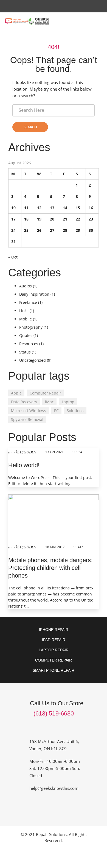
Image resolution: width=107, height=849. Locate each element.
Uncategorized (32, 360)
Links (24, 310)
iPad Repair (53, 640)
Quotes (25, 335)
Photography (31, 327)
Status (25, 352)
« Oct (13, 257)
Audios (25, 286)
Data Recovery (24, 401)
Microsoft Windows (28, 410)
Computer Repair (45, 393)
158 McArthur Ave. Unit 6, (54, 741)
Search (30, 126)
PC (56, 410)
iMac (49, 401)
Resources (28, 343)
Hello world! (24, 465)
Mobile (25, 319)
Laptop (68, 401)
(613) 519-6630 (53, 713)
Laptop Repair (54, 650)
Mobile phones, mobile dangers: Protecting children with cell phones (50, 568)
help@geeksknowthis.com (53, 788)
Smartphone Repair (53, 670)
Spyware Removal (27, 419)
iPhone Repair (53, 629)
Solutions (75, 410)
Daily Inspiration (34, 294)
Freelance (28, 302)
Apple (16, 393)
